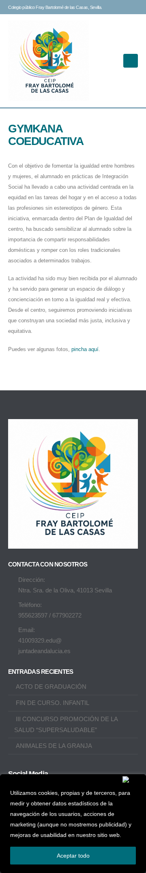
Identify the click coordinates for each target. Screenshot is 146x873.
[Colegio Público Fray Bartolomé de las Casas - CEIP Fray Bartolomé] (48, 60)
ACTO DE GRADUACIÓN (51, 686)
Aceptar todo (73, 855)
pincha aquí (85, 349)
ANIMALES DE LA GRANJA (54, 745)
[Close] (132, 779)
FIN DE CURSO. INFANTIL (52, 702)
